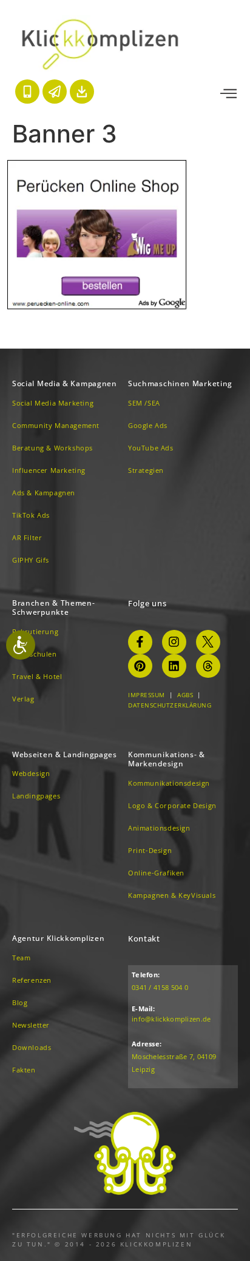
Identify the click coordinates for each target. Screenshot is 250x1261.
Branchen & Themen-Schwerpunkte (53, 608)
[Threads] (208, 666)
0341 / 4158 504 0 (160, 987)
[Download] (82, 91)
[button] (228, 93)
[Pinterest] (140, 666)
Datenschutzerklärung (169, 705)
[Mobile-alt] (27, 91)
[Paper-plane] (54, 91)
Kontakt (144, 938)
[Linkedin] (174, 666)
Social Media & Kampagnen (64, 383)
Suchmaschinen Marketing (180, 383)
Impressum (146, 695)
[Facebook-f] (140, 642)
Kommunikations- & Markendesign (166, 759)
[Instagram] (174, 642)
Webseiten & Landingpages (64, 754)
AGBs (185, 695)
